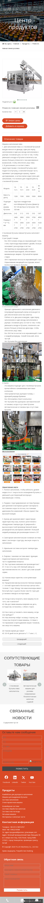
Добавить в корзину (15, 126)
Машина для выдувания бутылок (14, 797)
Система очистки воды (11, 811)
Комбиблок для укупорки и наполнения (17, 794)
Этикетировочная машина (12, 802)
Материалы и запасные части (13, 817)
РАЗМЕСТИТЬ (22, 768)
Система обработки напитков (13, 809)
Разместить (22, 890)
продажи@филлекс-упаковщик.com (23, 832)
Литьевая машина (9, 814)
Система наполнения (10, 800)
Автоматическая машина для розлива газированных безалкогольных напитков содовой (14, 694)
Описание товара (13, 139)
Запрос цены (14, 120)
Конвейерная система (10, 806)
